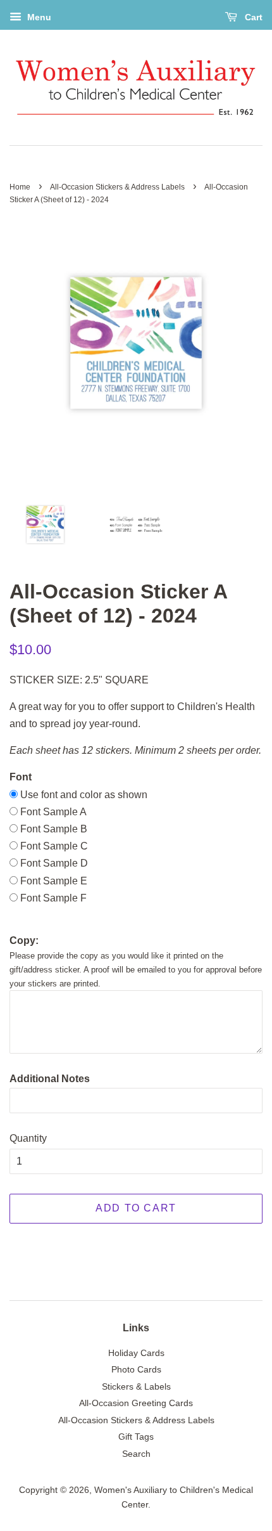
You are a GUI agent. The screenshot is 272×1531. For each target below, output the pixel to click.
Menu (38, 17)
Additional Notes (49, 1078)
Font (20, 777)
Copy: (24, 940)
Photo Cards (136, 1369)
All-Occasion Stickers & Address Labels (117, 187)
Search (136, 1454)
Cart (252, 17)
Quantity (28, 1138)
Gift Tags (136, 1437)
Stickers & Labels (136, 1387)
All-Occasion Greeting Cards (136, 1403)
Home (19, 187)
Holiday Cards (136, 1353)
